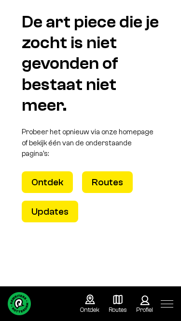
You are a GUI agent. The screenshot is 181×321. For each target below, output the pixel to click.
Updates (50, 211)
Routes (107, 182)
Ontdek (47, 182)
